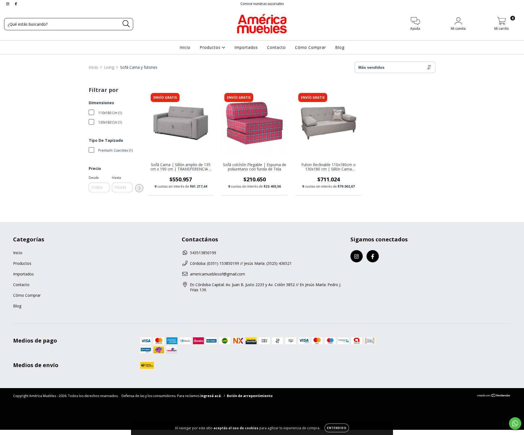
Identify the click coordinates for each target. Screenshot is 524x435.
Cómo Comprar (310, 47)
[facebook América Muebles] (15, 3)
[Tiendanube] (494, 396)
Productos (211, 47)
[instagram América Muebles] (8, 3)
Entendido (337, 428)
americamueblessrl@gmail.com (217, 274)
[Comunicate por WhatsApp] (515, 423)
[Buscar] (126, 23)
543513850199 (203, 252)
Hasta (116, 177)
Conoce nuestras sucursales (262, 3)
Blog (339, 47)
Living (109, 67)
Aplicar (139, 188)
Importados (246, 47)
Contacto (276, 47)
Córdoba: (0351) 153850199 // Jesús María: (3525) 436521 (241, 263)
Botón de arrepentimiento (250, 396)
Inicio (185, 47)
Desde (94, 177)
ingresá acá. (211, 396)
